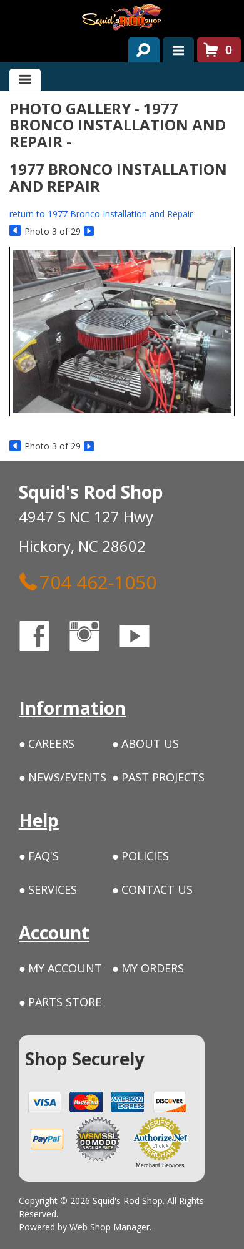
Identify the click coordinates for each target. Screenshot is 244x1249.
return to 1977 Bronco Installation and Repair (101, 214)
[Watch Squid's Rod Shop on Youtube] (146, 638)
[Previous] (15, 231)
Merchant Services (160, 1165)
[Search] (139, 47)
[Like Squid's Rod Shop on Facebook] (46, 638)
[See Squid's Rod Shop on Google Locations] (184, 638)
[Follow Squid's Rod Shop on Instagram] (96, 638)
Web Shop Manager (109, 1227)
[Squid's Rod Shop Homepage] (122, 17)
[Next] (90, 231)
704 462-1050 (97, 581)
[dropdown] (178, 49)
